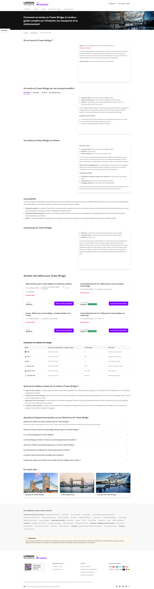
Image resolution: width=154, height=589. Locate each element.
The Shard (73, 517)
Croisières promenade (54, 523)
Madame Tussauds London (32, 517)
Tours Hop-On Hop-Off (41, 526)
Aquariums (102, 520)
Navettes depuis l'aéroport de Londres (90, 526)
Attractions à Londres (54, 9)
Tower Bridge (34, 32)
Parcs (84, 520)
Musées (78, 520)
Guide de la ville (68, 9)
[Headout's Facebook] (126, 586)
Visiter (43, 9)
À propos (36, 9)
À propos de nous (29, 529)
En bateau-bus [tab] (54, 92)
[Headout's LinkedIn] (116, 586)
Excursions (54, 526)
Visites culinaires (64, 526)
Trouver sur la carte (85, 48)
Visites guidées (28, 526)
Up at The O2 (97, 517)
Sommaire (4, 30)
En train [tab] (36, 92)
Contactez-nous (58, 569)
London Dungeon (44, 520)
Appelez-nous (58, 566)
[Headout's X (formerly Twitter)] (129, 586)
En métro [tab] (27, 92)
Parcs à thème (92, 520)
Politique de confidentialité (89, 569)
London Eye (64, 514)
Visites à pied (120, 523)
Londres (26, 32)
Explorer (28, 9)
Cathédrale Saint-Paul (30, 520)
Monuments (69, 520)
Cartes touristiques (118, 520)
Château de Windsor (85, 517)
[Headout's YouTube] (123, 586)
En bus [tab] (44, 92)
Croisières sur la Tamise (38, 523)
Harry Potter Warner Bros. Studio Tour (103, 514)
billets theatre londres (52, 514)
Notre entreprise (86, 566)
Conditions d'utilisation (88, 572)
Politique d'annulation (87, 575)
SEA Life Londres (63, 517)
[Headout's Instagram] (120, 586)
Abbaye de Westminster (49, 517)
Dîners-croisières (68, 523)
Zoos (108, 520)
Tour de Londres (75, 514)
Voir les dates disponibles (64, 303)
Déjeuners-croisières (82, 523)
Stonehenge (86, 514)
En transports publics (110, 526)
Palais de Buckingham (109, 517)
